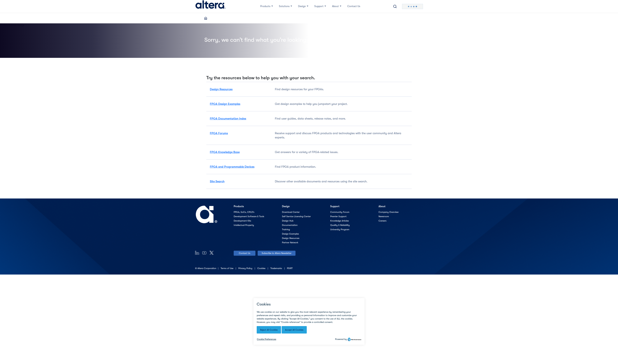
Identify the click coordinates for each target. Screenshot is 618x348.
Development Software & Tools (249, 216)
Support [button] (318, 6)
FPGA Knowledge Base (225, 152)
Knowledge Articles (339, 220)
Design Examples (290, 233)
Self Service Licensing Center (296, 216)
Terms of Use (227, 268)
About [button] (335, 6)
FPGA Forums (219, 133)
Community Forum (339, 212)
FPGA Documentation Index (228, 118)
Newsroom (384, 216)
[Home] (210, 6)
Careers (382, 220)
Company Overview (388, 212)
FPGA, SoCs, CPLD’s (244, 212)
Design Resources (221, 89)
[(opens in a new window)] (197, 253)
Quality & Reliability (340, 225)
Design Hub (287, 220)
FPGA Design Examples (225, 104)
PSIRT (290, 268)
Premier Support (338, 216)
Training (286, 229)
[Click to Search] (395, 6)
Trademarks (276, 268)
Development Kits (242, 220)
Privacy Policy (245, 268)
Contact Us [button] (353, 6)
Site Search (217, 181)
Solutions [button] (284, 6)
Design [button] (302, 6)
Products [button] (265, 6)
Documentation (290, 225)
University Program (339, 229)
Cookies (261, 268)
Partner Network (290, 242)
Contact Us (244, 253)
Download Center (291, 212)
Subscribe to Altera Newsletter (276, 253)
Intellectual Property (244, 225)
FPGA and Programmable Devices (232, 166)
